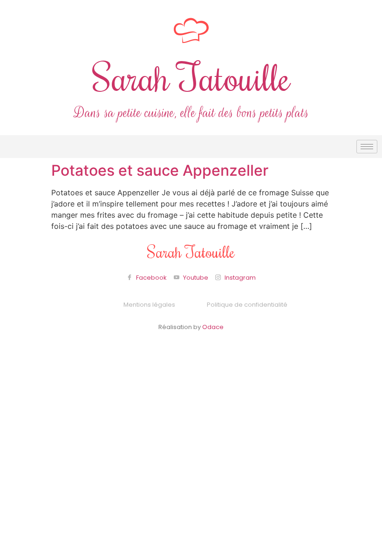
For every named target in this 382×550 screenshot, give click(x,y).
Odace (213, 327)
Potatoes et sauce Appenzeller (159, 170)
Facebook (151, 277)
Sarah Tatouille (191, 77)
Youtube (195, 277)
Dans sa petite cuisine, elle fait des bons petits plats (191, 113)
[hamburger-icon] (366, 146)
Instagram (239, 277)
